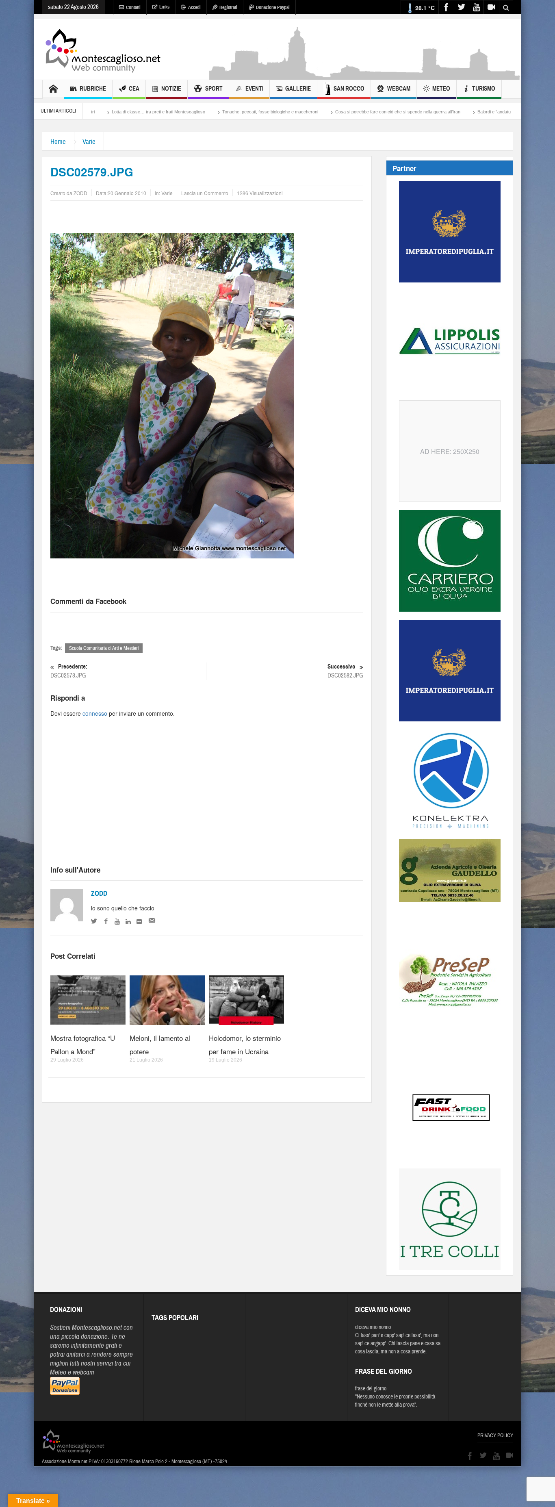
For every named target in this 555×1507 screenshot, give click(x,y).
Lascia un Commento (204, 192)
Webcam (398, 88)
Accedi (194, 7)
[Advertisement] (365, 75)
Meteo (441, 88)
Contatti (133, 7)
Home (58, 141)
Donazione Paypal (273, 7)
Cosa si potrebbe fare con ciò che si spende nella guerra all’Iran (329, 111)
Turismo (483, 88)
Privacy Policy (495, 1435)
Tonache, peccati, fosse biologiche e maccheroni (202, 111)
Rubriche (93, 88)
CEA (134, 88)
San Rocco (349, 88)
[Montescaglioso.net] (103, 49)
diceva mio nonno (373, 1327)
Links (164, 7)
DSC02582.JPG (345, 671)
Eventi (254, 88)
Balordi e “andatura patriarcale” (440, 111)
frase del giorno (370, 1388)
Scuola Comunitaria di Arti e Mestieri (104, 648)
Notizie (171, 88)
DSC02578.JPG (68, 671)
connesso (94, 713)
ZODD (99, 893)
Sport (214, 88)
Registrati (228, 7)
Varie (88, 141)
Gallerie (298, 88)
